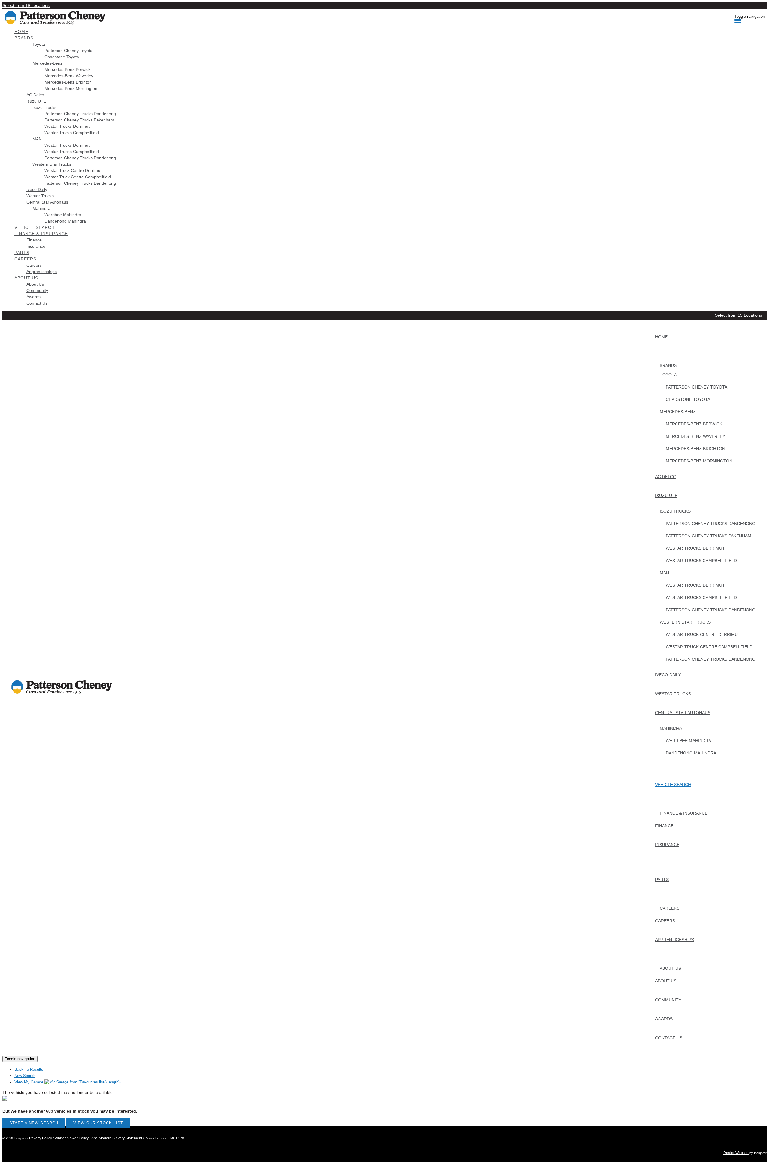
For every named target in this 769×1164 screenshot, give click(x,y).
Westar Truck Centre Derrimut (73, 170)
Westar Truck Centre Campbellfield (77, 176)
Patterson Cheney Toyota (68, 50)
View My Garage (67, 1082)
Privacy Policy (40, 1138)
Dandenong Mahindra (65, 221)
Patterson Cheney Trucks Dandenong (80, 113)
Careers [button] (25, 258)
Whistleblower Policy (72, 1138)
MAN (37, 139)
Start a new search (33, 1123)
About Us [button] (26, 277)
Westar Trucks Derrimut (67, 126)
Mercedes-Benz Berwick (67, 69)
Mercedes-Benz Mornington (70, 88)
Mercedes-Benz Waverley (68, 75)
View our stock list (98, 1123)
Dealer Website (736, 1153)
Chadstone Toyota (61, 56)
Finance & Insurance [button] (41, 233)
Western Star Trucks (51, 164)
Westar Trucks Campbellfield (71, 132)
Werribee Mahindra (62, 214)
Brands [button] (23, 37)
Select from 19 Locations (26, 5)
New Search (24, 1075)
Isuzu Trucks (44, 107)
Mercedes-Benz (47, 63)
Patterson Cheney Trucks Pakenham (79, 120)
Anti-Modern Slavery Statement (116, 1138)
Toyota (38, 44)
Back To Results (28, 1069)
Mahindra (41, 208)
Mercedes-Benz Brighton (68, 82)
